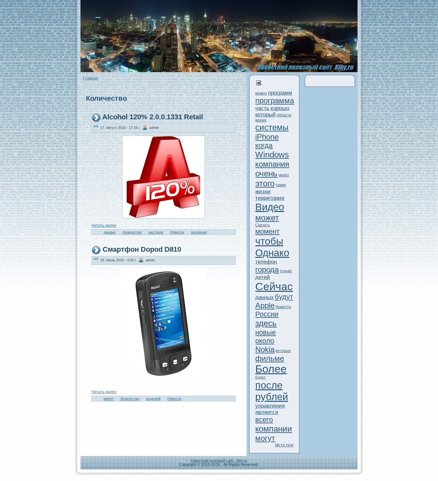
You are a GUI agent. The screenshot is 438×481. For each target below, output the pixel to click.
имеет (109, 399)
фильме (269, 358)
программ (280, 93)
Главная (90, 78)
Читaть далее (103, 225)
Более (271, 369)
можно (261, 93)
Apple (264, 305)
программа (274, 100)
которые (283, 351)
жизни (263, 192)
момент (267, 231)
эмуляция (199, 232)
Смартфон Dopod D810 (142, 249)
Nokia (264, 349)
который (265, 115)
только (286, 271)
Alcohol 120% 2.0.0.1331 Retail (152, 117)
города (267, 269)
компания (272, 164)
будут (284, 297)
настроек (155, 232)
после (268, 385)
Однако (272, 252)
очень (266, 173)
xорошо (279, 108)
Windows (272, 154)
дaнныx (110, 232)
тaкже (280, 185)
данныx (264, 297)
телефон (266, 262)
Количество (132, 232)
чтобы (269, 241)
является (266, 412)
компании (273, 429)
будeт (260, 377)
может (267, 218)
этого (264, 183)
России (266, 314)
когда (264, 145)
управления (270, 406)
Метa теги (284, 445)
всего (264, 420)
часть (262, 108)
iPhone (267, 136)
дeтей (262, 277)
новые (265, 332)
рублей (271, 396)
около (264, 341)
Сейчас (274, 286)
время (260, 120)
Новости (177, 232)
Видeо (269, 207)
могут (265, 438)
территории (269, 198)
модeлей (153, 399)
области (284, 115)
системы (272, 127)
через (283, 175)
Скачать (262, 225)
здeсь (266, 323)
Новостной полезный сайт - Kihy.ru (219, 460)
